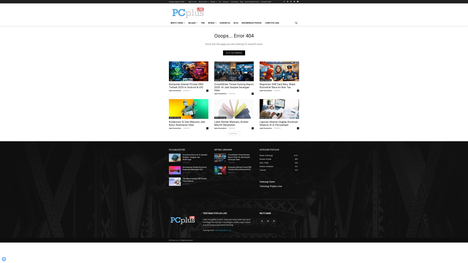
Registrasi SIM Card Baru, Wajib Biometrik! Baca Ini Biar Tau (277, 86)
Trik (171, 80)
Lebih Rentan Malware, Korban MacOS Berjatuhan (231, 123)
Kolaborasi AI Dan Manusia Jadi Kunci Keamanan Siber (187, 123)
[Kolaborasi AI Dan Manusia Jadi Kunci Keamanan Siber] (188, 109)
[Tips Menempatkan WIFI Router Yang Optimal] (175, 182)
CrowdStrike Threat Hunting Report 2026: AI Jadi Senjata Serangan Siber (234, 87)
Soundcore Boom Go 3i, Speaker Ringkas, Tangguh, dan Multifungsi (195, 157)
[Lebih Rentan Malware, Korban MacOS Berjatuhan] (234, 109)
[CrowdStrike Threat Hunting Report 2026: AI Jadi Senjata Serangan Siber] (234, 71)
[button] (296, 23)
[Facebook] (284, 1)
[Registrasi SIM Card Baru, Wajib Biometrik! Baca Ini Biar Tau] (279, 71)
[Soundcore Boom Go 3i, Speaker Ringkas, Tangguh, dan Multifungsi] (175, 158)
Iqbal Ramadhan (175, 90)
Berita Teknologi (220, 80)
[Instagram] (287, 1)
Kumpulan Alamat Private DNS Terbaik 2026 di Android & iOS (186, 86)
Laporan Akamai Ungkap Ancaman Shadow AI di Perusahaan (279, 123)
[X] (291, 1)
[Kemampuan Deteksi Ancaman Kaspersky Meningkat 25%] (175, 170)
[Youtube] (297, 1)
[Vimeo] (294, 1)
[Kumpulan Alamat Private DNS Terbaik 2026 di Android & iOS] (188, 71)
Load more (233, 133)
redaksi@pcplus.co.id (223, 230)
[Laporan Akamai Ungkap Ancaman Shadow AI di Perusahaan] (279, 109)
